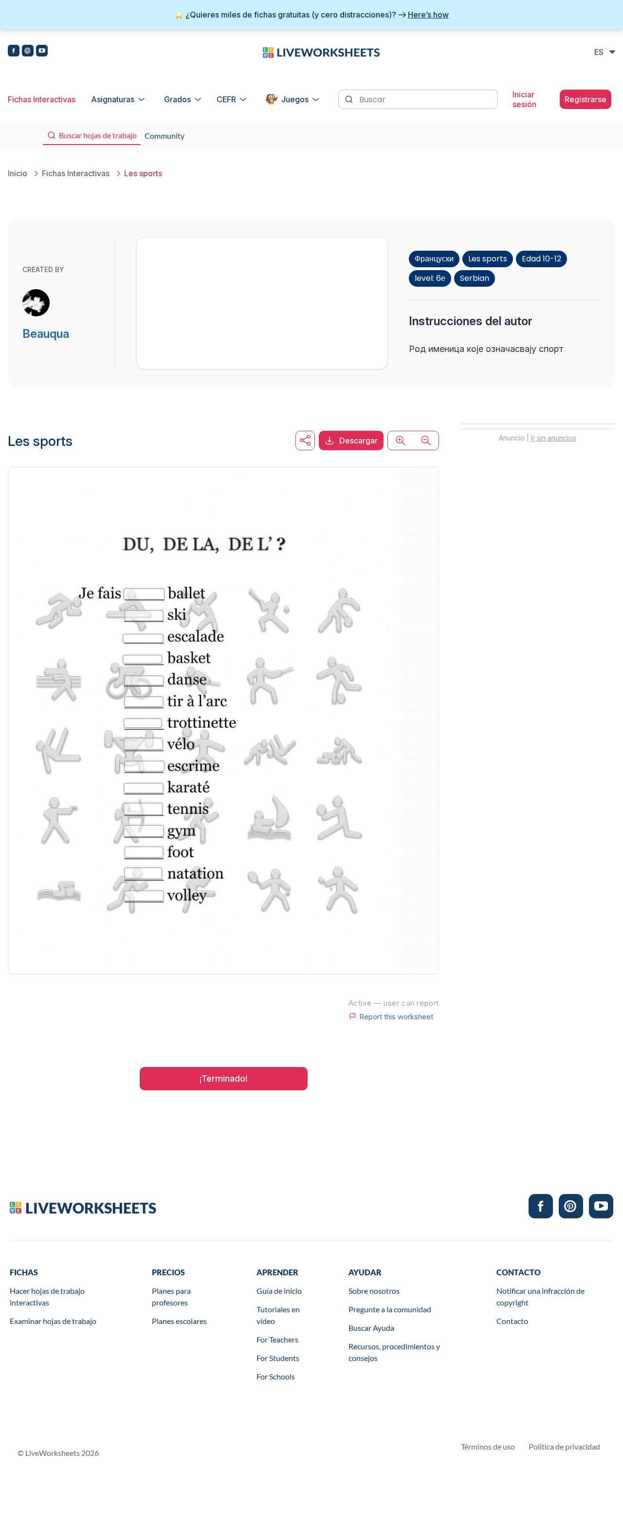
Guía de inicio (279, 1290)
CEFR (226, 99)
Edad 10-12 (541, 258)
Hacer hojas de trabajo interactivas (47, 1296)
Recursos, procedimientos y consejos (394, 1352)
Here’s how (428, 14)
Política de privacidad (564, 1446)
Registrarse (585, 99)
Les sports (487, 258)
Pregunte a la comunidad (389, 1309)
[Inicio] (321, 51)
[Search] (350, 98)
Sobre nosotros (374, 1290)
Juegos (295, 99)
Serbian (474, 278)
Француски (434, 258)
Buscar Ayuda (371, 1327)
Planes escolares (179, 1320)
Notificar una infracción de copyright (540, 1296)
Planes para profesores (171, 1296)
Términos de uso (488, 1446)
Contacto (512, 1320)
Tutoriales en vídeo (278, 1315)
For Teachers (277, 1339)
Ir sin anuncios (553, 438)
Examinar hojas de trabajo (53, 1320)
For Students (278, 1357)
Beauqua (45, 334)
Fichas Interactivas (41, 99)
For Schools (276, 1376)
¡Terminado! (224, 1078)
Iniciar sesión (524, 99)
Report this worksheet (396, 1016)
